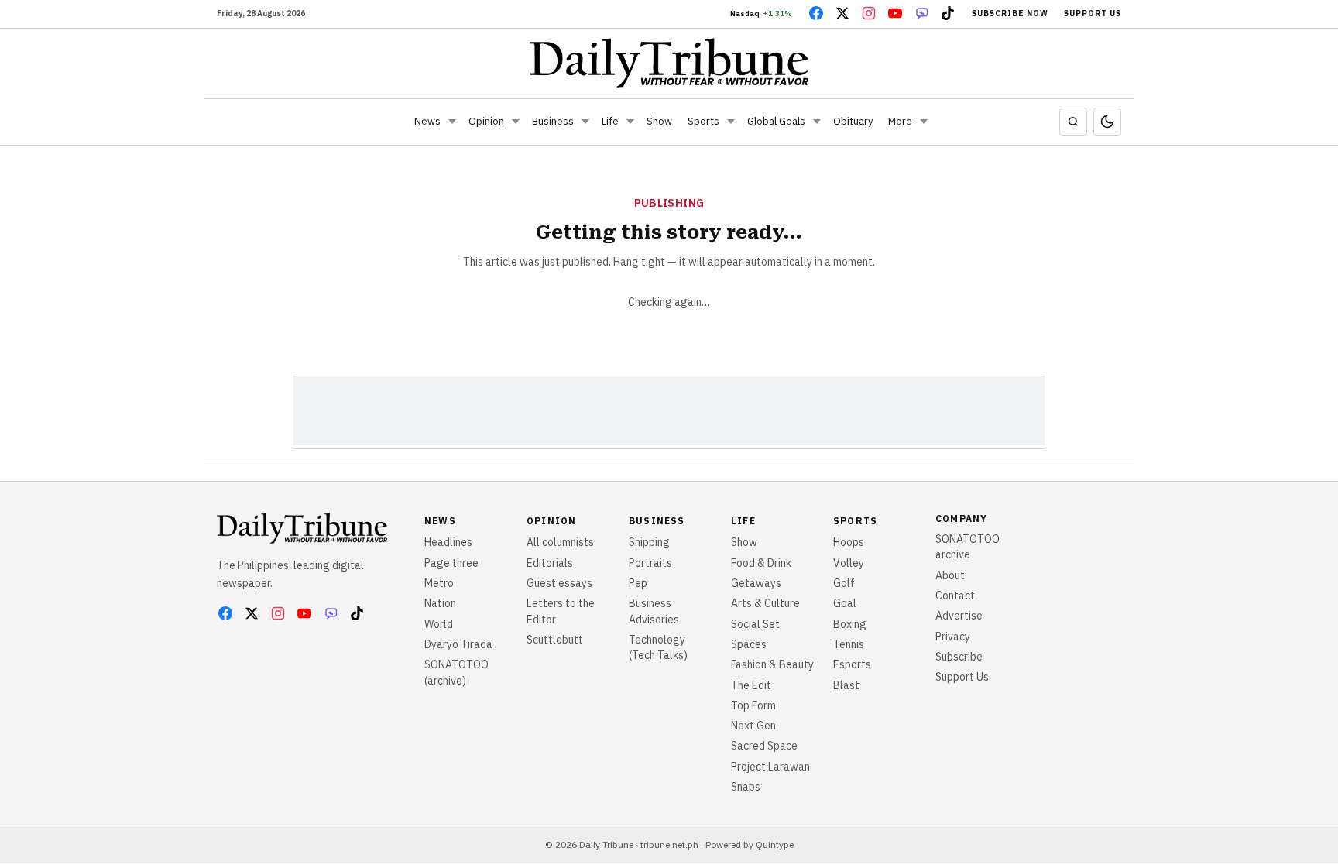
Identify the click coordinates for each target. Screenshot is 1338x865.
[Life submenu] (630, 121)
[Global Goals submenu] (816, 121)
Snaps (745, 787)
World (438, 624)
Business (553, 121)
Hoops (848, 542)
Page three (451, 563)
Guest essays (559, 583)
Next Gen (753, 726)
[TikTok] (947, 13)
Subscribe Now (1010, 14)
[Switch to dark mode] (1107, 122)
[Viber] (921, 13)
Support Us (1092, 14)
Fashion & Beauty (772, 664)
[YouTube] (895, 13)
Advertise (959, 616)
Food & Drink (761, 563)
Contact (955, 595)
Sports (703, 121)
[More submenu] (923, 121)
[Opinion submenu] (515, 121)
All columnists (560, 542)
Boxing (849, 624)
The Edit (751, 685)
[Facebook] (816, 13)
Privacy (952, 637)
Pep (638, 583)
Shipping (649, 542)
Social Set (755, 624)
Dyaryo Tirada (458, 644)
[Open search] (1073, 122)
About (950, 575)
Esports (852, 664)
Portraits (650, 563)
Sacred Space (764, 746)
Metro (439, 583)
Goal (844, 603)
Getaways (756, 583)
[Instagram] (868, 13)
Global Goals (776, 121)
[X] (842, 13)
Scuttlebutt (555, 640)
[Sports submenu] (730, 121)
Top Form (753, 705)
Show (659, 121)
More (900, 121)
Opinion (486, 121)
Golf (844, 583)
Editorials (550, 563)
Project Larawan (770, 767)
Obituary (853, 121)
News (427, 121)
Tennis (848, 644)
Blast (846, 685)
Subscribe (959, 657)
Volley (848, 563)
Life (610, 121)
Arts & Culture (765, 603)
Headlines (448, 542)
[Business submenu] (585, 121)
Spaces (749, 644)
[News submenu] (452, 121)
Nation (440, 603)
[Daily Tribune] (669, 63)
